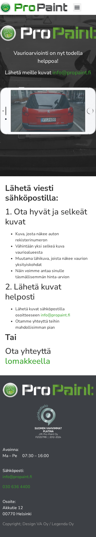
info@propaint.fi (71, 72)
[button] (77, 7)
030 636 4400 (16, 487)
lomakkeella (27, 361)
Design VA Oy (35, 524)
